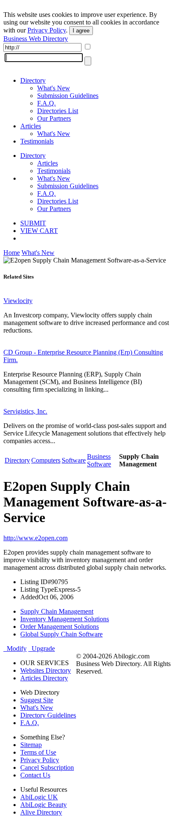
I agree (81, 30)
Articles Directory (44, 678)
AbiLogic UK (39, 797)
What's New (53, 88)
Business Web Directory (35, 38)
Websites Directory (45, 670)
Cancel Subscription (47, 767)
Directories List (57, 110)
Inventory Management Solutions (64, 619)
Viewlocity (18, 300)
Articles (30, 126)
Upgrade (41, 648)
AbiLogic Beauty (43, 804)
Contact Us (35, 775)
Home (11, 252)
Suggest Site (36, 700)
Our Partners (54, 118)
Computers (45, 460)
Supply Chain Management (56, 611)
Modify (15, 648)
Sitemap (31, 744)
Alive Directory (41, 812)
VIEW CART (39, 230)
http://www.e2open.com (35, 537)
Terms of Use (38, 752)
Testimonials (37, 141)
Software (74, 460)
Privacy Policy (46, 30)
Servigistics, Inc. (25, 411)
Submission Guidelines (67, 95)
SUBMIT (33, 223)
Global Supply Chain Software (61, 634)
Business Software (99, 460)
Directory (33, 80)
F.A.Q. (46, 103)
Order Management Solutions (59, 626)
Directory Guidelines (48, 715)
